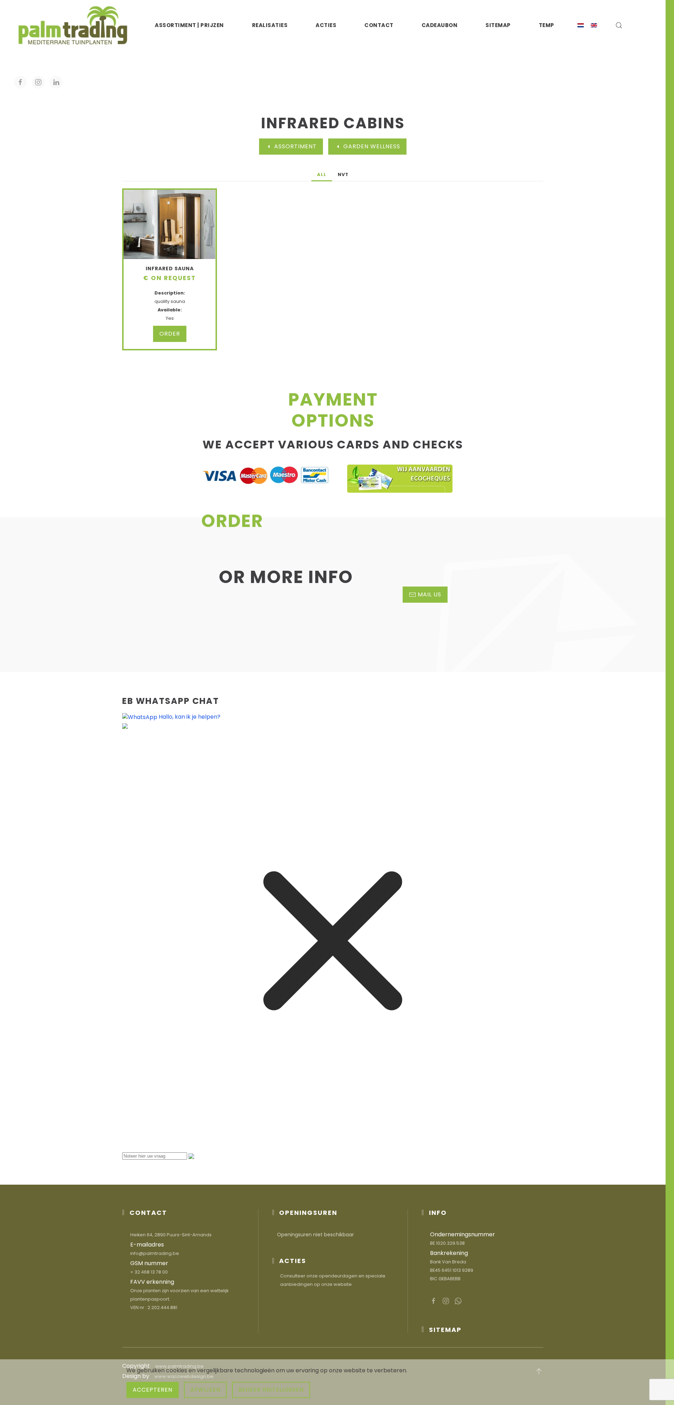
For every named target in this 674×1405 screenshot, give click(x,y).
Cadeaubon (440, 25)
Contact (379, 25)
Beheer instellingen (271, 1390)
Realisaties (270, 25)
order (169, 334)
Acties (326, 25)
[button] (618, 25)
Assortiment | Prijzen (189, 25)
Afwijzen (205, 1390)
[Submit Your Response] (191, 1156)
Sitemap (498, 25)
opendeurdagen (338, 1276)
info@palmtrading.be (154, 1253)
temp (546, 25)
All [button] (321, 174)
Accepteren (152, 1390)
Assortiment (295, 146)
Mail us (429, 594)
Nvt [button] (343, 174)
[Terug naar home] (73, 25)
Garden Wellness (371, 146)
